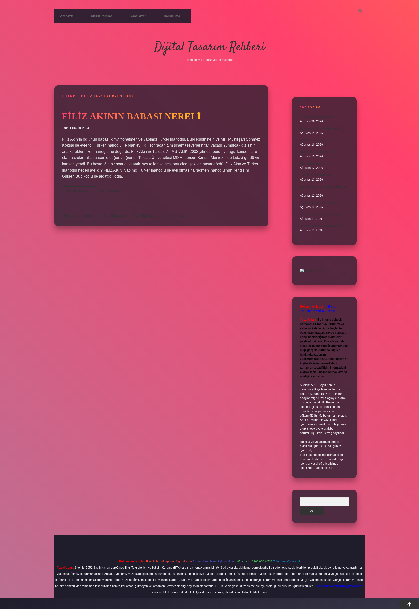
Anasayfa (66, 16)
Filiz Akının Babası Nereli (131, 116)
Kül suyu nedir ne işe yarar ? (319, 203)
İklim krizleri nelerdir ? (314, 163)
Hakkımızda (172, 16)
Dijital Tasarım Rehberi (209, 47)
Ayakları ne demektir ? (314, 140)
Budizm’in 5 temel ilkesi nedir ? (320, 128)
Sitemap (177, 216)
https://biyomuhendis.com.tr (85, 216)
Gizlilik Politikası (102, 16)
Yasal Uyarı (138, 16)
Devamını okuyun (81, 192)
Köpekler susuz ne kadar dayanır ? (323, 214)
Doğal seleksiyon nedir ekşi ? (319, 152)
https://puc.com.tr (154, 216)
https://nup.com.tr (124, 216)
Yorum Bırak (113, 190)
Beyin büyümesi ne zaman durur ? (322, 226)
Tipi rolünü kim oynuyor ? (316, 175)
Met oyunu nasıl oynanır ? (317, 117)
